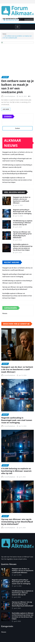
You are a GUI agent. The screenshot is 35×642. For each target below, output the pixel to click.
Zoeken (8, 116)
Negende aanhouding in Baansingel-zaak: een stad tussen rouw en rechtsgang (22, 211)
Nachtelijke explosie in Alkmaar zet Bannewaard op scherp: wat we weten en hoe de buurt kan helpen (17, 180)
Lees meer (6, 109)
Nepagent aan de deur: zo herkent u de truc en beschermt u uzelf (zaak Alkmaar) (21, 200)
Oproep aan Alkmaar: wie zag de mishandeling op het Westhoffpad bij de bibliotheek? (22, 234)
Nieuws (4, 313)
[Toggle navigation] (17, 26)
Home (4, 34)
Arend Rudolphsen (9, 96)
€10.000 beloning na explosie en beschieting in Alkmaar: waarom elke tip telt (22, 223)
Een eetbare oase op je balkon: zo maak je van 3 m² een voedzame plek (17, 86)
